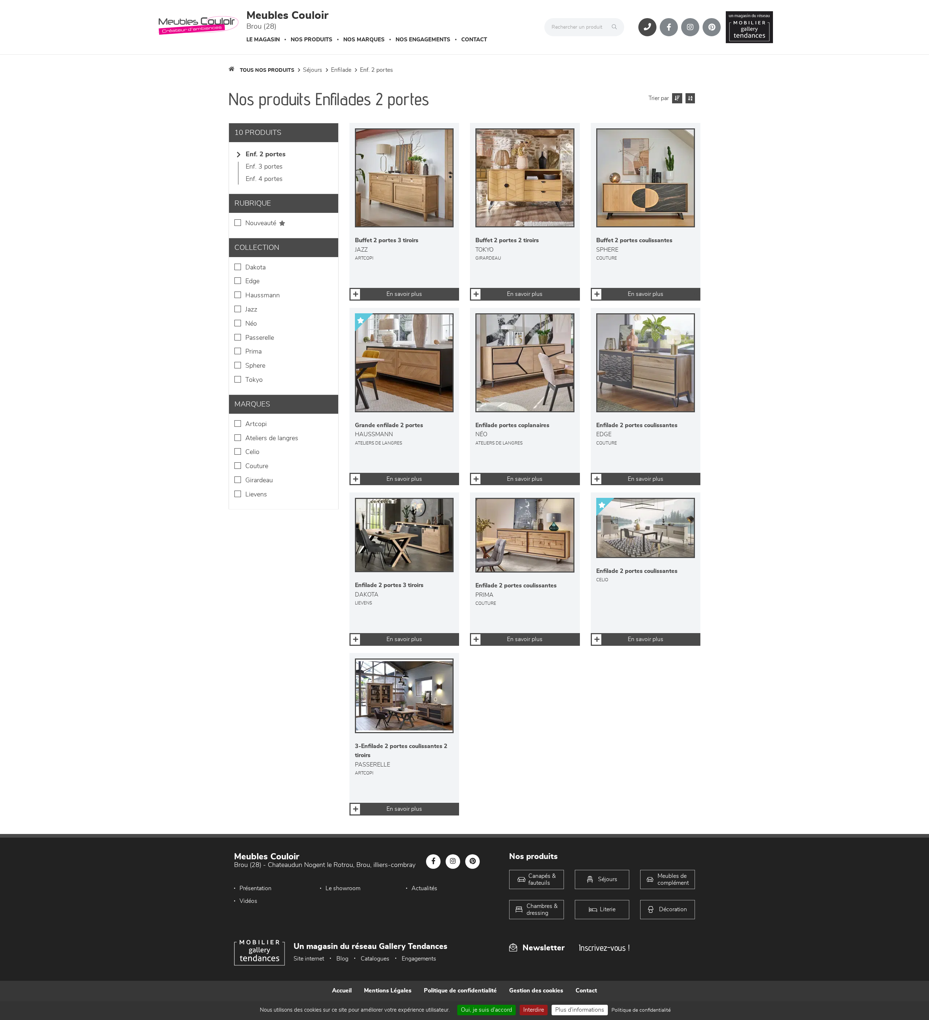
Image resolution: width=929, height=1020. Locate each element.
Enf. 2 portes (376, 70)
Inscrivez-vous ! (604, 947)
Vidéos (248, 901)
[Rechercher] (616, 27)
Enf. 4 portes (264, 179)
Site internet (309, 959)
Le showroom (343, 888)
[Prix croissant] (676, 98)
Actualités (424, 888)
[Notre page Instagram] (690, 27)
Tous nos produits (267, 70)
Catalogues (375, 959)
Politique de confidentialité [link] (641, 1010)
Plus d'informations (579, 1010)
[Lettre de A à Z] (689, 98)
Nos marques (364, 39)
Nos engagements (423, 39)
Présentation (255, 888)
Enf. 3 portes (264, 167)
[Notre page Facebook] (669, 27)
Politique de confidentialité (460, 991)
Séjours (312, 70)
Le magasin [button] (263, 39)
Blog (342, 959)
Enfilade (341, 70)
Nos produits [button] (311, 39)
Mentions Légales (388, 991)
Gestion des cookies (536, 991)
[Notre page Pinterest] (712, 27)
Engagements (419, 959)
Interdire (533, 1010)
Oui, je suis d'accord (486, 1010)
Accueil (342, 991)
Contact (474, 39)
